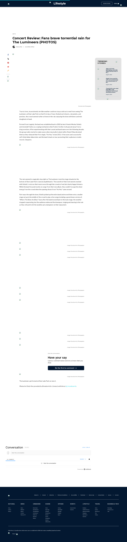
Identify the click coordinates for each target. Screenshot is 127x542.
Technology (109, 507)
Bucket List (97, 511)
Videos (96, 514)
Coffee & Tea (47, 521)
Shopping (84, 513)
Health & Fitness (86, 509)
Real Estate (35, 507)
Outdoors (84, 507)
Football (59, 513)
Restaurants (47, 513)
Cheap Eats (47, 518)
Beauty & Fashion (86, 511)
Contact (44, 495)
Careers (117, 495)
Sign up (88, 447)
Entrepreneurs (110, 509)
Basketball (60, 509)
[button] (101, 70)
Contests (84, 516)
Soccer (59, 514)
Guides (96, 509)
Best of (46, 514)
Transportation (36, 511)
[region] (48, 458)
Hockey (59, 507)
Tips (96, 513)
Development (35, 509)
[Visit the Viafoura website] (87, 469)
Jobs (108, 511)
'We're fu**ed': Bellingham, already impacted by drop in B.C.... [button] (112, 70)
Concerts (72, 509)
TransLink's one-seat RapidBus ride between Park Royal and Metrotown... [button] (112, 90)
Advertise (51, 495)
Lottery (9, 509)
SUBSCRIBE (106, 3)
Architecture (35, 513)
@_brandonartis (71, 386)
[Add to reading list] (8, 81)
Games (109, 495)
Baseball (59, 511)
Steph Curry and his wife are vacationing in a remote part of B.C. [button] (112, 80)
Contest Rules (101, 495)
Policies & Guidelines (62, 495)
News (9, 507)
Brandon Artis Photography (84, 106)
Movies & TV (23, 514)
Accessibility (74, 495)
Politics (9, 511)
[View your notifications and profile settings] (89, 459)
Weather (22, 509)
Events (46, 516)
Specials (47, 520)
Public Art (35, 514)
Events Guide (73, 507)
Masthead (83, 495)
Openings (47, 509)
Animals (22, 513)
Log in (83, 447)
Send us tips (91, 495)
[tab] (10, 459)
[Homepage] (11, 495)
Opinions (35, 516)
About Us (36, 495)
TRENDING (102, 62)
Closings (47, 511)
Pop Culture (85, 514)
